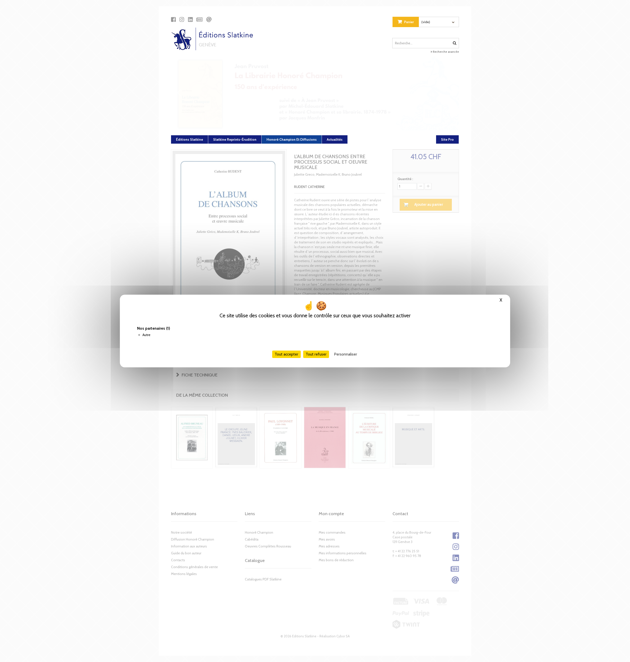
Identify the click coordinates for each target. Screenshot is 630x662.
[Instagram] (181, 19)
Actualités (335, 139)
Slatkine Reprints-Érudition (234, 139)
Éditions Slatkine (189, 139)
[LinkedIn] (190, 19)
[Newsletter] (199, 19)
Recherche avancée (445, 51)
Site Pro (447, 139)
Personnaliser (345, 354)
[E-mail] (209, 19)
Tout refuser (316, 354)
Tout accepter (286, 354)
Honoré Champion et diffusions (292, 139)
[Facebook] (173, 19)
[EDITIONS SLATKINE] (214, 39)
